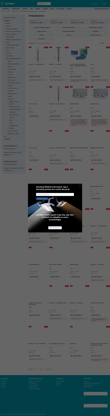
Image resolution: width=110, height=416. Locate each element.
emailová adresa (40, 192)
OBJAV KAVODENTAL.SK (55, 227)
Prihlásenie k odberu (42, 198)
